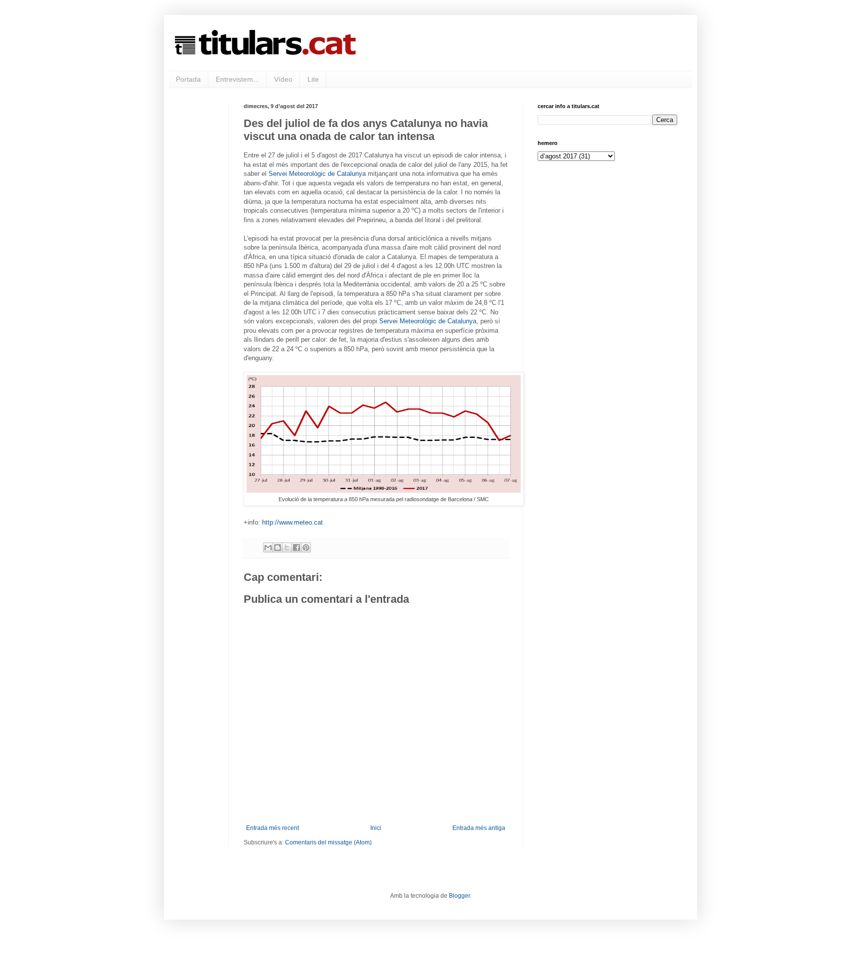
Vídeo (283, 79)
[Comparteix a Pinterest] (306, 547)
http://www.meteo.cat (292, 522)
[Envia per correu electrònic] (268, 547)
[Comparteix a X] (287, 547)
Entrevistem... (237, 79)
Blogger (459, 895)
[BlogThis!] (278, 547)
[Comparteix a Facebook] (296, 547)
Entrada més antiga (478, 827)
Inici (375, 827)
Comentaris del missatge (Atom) (328, 842)
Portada (188, 79)
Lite (313, 79)
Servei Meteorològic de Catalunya (317, 173)
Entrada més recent (272, 827)
